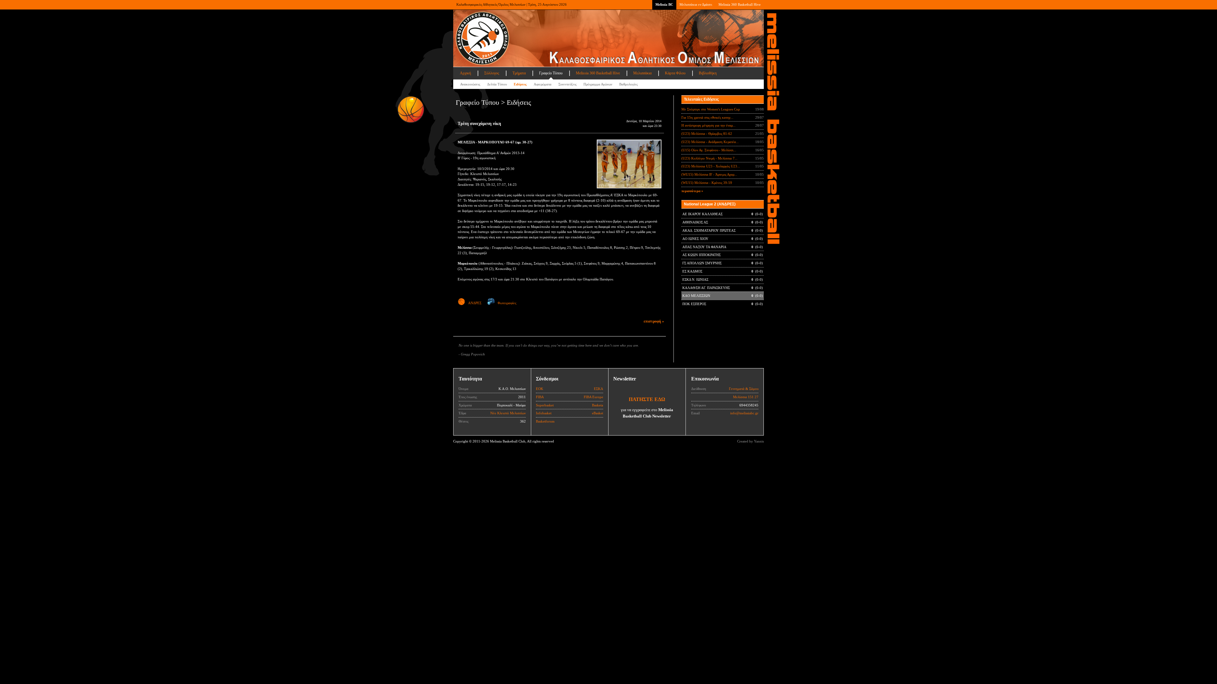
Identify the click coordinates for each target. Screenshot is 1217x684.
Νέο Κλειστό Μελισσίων (508, 413)
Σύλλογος (491, 73)
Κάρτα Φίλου (675, 73)
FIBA (540, 397)
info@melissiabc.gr (744, 413)
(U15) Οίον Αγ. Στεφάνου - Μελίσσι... (708, 150)
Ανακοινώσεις (470, 84)
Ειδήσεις (520, 84)
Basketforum (545, 421)
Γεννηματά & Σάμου (743, 389)
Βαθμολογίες (628, 84)
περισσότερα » (692, 191)
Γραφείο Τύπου (551, 73)
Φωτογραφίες (507, 303)
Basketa (597, 405)
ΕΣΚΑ (598, 389)
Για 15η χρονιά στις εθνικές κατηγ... (707, 117)
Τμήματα (519, 73)
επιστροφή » (654, 321)
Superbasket (545, 405)
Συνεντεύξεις (567, 84)
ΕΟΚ (539, 389)
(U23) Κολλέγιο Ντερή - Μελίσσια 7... (709, 158)
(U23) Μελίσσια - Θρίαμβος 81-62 (706, 133)
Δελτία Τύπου (497, 84)
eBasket (597, 413)
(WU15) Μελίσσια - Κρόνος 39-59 (706, 183)
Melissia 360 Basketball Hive (739, 4)
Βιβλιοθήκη (708, 73)
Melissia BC (664, 4)
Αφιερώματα (542, 84)
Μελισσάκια (642, 73)
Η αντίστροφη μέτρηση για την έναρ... (708, 125)
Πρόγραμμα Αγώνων (597, 84)
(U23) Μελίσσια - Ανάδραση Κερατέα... (710, 142)
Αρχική (465, 73)
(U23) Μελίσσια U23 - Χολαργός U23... (710, 166)
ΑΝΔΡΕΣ (474, 303)
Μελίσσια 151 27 (745, 397)
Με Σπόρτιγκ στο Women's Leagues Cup (710, 109)
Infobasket (543, 413)
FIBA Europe (593, 397)
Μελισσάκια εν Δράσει (695, 4)
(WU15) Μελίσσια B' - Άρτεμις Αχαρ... (709, 174)
